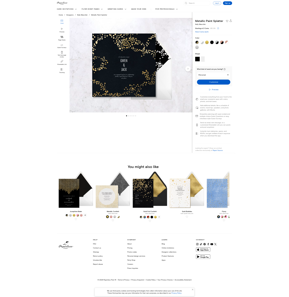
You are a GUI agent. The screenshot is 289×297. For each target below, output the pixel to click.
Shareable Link (62, 64)
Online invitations (168, 248)
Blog (163, 244)
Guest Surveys (61, 48)
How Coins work (202, 32)
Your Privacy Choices (165, 280)
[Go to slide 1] (126, 115)
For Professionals (165, 9)
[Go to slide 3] (128, 115)
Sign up (227, 3)
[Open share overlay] (230, 20)
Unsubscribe (97, 260)
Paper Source (218, 150)
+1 (159, 217)
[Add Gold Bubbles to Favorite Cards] (187, 216)
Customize (213, 82)
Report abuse (98, 264)
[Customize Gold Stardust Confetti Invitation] (131, 65)
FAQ (94, 244)
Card (61, 23)
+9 (85, 215)
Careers (130, 264)
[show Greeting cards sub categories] (125, 9)
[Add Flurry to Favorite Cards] (224, 220)
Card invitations (65, 9)
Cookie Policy (151, 280)
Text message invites (62, 56)
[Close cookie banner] (192, 289)
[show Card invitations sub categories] (76, 9)
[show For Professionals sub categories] (177, 9)
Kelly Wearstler (82, 15)
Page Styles (62, 40)
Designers (70, 15)
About (129, 244)
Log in (217, 3)
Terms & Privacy (123, 280)
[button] (224, 69)
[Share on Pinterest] (204, 244)
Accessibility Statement (183, 280)
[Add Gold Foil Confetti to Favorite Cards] (150, 221)
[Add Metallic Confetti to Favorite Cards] (113, 220)
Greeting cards (115, 9)
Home (61, 15)
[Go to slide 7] (135, 115)
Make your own (138, 9)
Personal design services (136, 256)
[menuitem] (67, 9)
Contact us (97, 248)
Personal (202, 75)
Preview (61, 32)
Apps (163, 260)
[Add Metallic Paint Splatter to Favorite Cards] (227, 21)
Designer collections (169, 252)
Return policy (98, 256)
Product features (168, 256)
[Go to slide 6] (133, 115)
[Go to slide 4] (130, 115)
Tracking (62, 72)
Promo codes (132, 252)
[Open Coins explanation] (218, 28)
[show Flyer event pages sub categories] (101, 9)
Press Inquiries (132, 268)
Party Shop (131, 260)
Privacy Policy (176, 293)
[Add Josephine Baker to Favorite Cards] (76, 219)
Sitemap (96, 252)
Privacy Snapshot (137, 280)
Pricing (129, 248)
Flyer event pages (91, 9)
